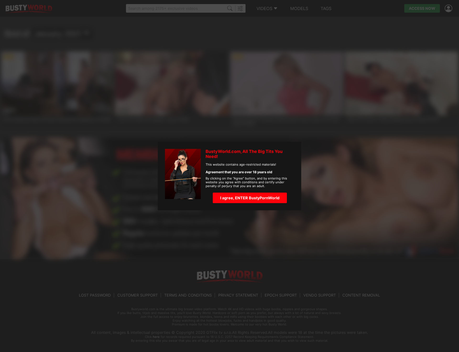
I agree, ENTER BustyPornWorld (249, 197)
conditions (249, 182)
